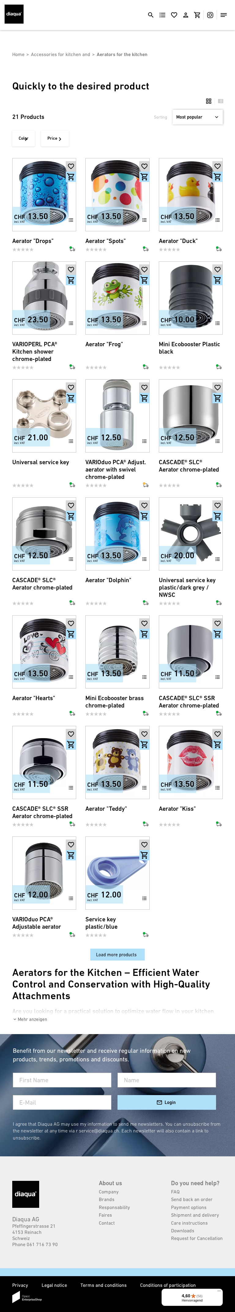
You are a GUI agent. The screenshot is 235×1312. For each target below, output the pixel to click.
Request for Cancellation (197, 1238)
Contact (107, 1223)
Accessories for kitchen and (60, 54)
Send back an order (192, 1199)
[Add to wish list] (71, 166)
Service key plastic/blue (101, 923)
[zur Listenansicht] (219, 101)
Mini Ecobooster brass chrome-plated (114, 702)
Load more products (116, 954)
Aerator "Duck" (178, 241)
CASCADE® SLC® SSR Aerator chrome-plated (189, 702)
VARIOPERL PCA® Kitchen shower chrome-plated (34, 351)
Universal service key (40, 462)
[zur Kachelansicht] (208, 101)
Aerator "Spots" (105, 241)
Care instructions (189, 1223)
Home (18, 54)
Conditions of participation (168, 1285)
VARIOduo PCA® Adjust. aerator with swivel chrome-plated (115, 469)
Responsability (114, 1207)
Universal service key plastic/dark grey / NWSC (187, 587)
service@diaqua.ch (99, 1130)
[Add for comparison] (71, 220)
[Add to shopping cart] (71, 177)
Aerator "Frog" (104, 344)
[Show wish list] (174, 15)
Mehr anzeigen (32, 1019)
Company (109, 1191)
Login (170, 1102)
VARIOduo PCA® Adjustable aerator (36, 923)
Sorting (160, 117)
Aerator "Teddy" (106, 808)
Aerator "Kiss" (177, 808)
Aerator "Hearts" (33, 698)
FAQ (175, 1191)
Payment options (189, 1207)
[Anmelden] (186, 15)
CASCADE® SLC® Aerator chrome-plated (189, 466)
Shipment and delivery (195, 1215)
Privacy (20, 1285)
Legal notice (55, 1285)
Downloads (182, 1230)
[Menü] (219, 1292)
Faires (105, 1215)
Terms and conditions (104, 1285)
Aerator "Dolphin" (108, 580)
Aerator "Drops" (33, 241)
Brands (106, 1199)
